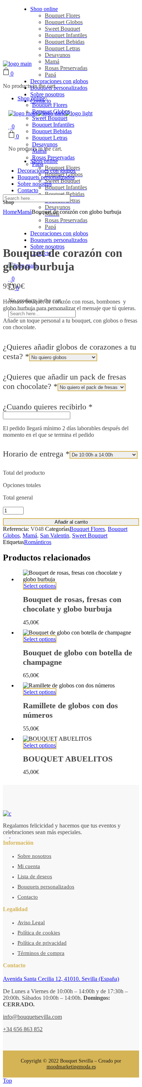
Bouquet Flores (87, 529)
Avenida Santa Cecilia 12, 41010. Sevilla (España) (61, 979)
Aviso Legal (31, 922)
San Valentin (54, 535)
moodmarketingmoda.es (71, 1066)
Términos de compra (40, 953)
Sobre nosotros (34, 856)
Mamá (30, 535)
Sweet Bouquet (89, 535)
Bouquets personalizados (45, 887)
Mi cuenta (28, 866)
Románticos (37, 542)
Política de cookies (38, 933)
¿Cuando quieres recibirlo (47, 406)
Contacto (27, 897)
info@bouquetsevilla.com (32, 1017)
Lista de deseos (34, 876)
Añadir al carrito (71, 522)
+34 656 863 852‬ (23, 1029)
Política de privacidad (42, 943)
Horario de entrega (36, 453)
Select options (40, 586)
